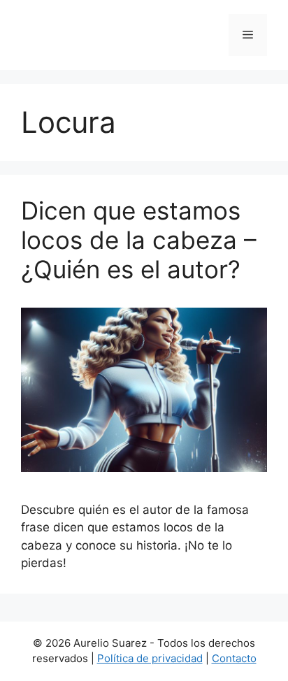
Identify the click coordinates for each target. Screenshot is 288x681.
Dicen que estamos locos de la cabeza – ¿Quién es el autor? (139, 240)
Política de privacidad (150, 658)
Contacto (234, 658)
